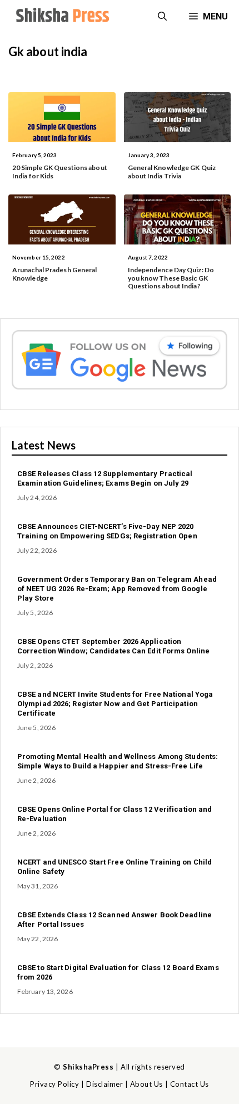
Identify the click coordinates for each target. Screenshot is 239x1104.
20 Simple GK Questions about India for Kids (59, 171)
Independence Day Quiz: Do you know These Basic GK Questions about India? (171, 278)
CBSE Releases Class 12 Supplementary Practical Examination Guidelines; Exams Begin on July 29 (105, 478)
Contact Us (189, 1084)
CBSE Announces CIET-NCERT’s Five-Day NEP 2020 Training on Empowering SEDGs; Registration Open (107, 531)
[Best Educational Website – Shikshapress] (61, 16)
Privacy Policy (54, 1084)
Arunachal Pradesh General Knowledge (54, 274)
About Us (146, 1084)
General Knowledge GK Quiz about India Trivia (172, 171)
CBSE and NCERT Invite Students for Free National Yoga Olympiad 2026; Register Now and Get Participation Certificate (115, 703)
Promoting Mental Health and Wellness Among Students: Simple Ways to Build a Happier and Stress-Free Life (117, 761)
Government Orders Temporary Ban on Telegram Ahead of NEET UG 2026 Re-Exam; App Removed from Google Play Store (117, 588)
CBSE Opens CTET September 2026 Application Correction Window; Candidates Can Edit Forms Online (113, 646)
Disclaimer (104, 1084)
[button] (162, 16)
